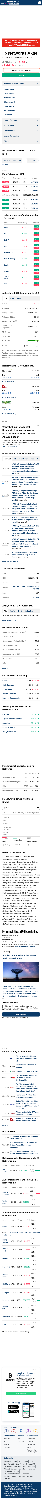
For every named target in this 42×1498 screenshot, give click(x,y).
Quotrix (5, 1258)
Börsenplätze (9, 106)
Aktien (6, 1469)
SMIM (25, 1461)
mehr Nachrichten (9, 561)
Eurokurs (32, 1469)
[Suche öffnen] (39, 2)
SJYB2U (34, 182)
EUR (12, 298)
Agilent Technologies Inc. (12, 719)
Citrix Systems (8, 685)
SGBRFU (34, 199)
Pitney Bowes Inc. (9, 727)
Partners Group (9, 253)
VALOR (5, 57)
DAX (31, 1461)
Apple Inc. (6, 723)
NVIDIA (6, 240)
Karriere (7, 1441)
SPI (15, 1461)
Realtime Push (9, 110)
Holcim (6, 265)
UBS (5, 234)
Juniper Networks (9, 694)
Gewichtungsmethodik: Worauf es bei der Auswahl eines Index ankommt (23, 1145)
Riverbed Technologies (11, 698)
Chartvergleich (9, 102)
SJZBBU (34, 186)
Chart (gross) (9, 93)
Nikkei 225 (8, 1466)
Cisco (4, 681)
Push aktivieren (8, 382)
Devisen (14, 1469)
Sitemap (7, 1447)
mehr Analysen (8, 620)
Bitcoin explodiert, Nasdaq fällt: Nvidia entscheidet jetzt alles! (27, 1058)
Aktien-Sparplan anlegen (21, 70)
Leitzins (7, 1479)
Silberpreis (8, 1471)
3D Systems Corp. (9, 732)
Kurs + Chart (9, 89)
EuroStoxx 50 (9, 1464)
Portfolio (7, 1476)
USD (6, 298)
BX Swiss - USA (33, 586)
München (6, 1316)
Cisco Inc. (6, 714)
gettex (4, 1226)
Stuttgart (5, 1293)
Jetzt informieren (8, 446)
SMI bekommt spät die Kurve (27, 1071)
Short (36, 229)
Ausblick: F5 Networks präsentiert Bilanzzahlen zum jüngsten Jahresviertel (25, 519)
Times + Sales (9, 98)
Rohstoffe (25, 1474)
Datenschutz (31, 1441)
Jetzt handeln (21, 1014)
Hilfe (19, 1439)
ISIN (18, 57)
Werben (21, 1441)
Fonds (16, 1471)
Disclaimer (31, 1444)
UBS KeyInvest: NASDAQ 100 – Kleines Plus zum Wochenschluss (27, 1078)
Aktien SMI (8, 1461)
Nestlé (6, 228)
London (5, 1300)
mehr (19, 298)
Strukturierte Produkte (12, 1474)
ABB (5, 246)
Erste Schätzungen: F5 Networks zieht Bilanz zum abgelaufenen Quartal (24, 555)
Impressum (31, 1439)
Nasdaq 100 (30, 1464)
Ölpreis (30, 1476)
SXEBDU (34, 208)
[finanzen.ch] (13, 1)
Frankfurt (6, 1267)
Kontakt (7, 1439)
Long (36, 226)
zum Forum (6, 937)
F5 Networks (7, 689)
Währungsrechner (18, 1476)
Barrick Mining (9, 259)
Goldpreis (31, 1466)
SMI (24, 1466)
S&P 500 (36, 589)
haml (4, 1325)
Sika (5, 284)
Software (35, 597)
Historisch (8, 115)
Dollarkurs (22, 1469)
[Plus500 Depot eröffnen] (12, 3)
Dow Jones (20, 1464)
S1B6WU (34, 204)
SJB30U (35, 191)
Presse (6, 1444)
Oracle (6, 271)
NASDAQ (6, 1284)
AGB (29, 1447)
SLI (20, 1461)
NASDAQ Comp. (19, 586)
